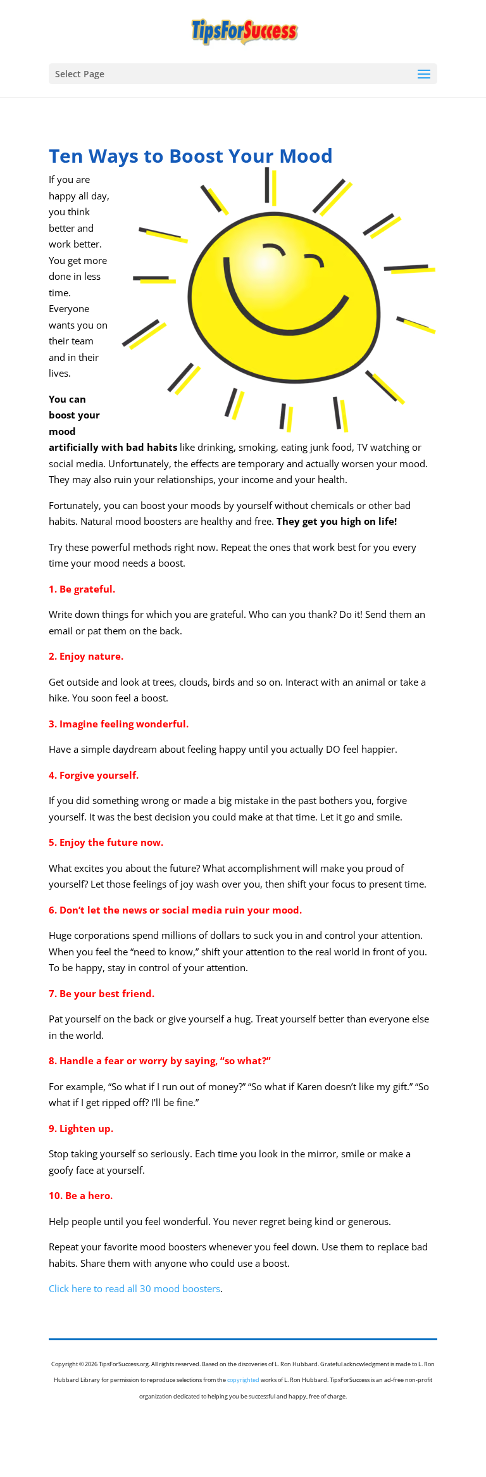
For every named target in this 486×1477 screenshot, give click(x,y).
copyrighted (243, 1380)
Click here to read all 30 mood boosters (134, 1288)
